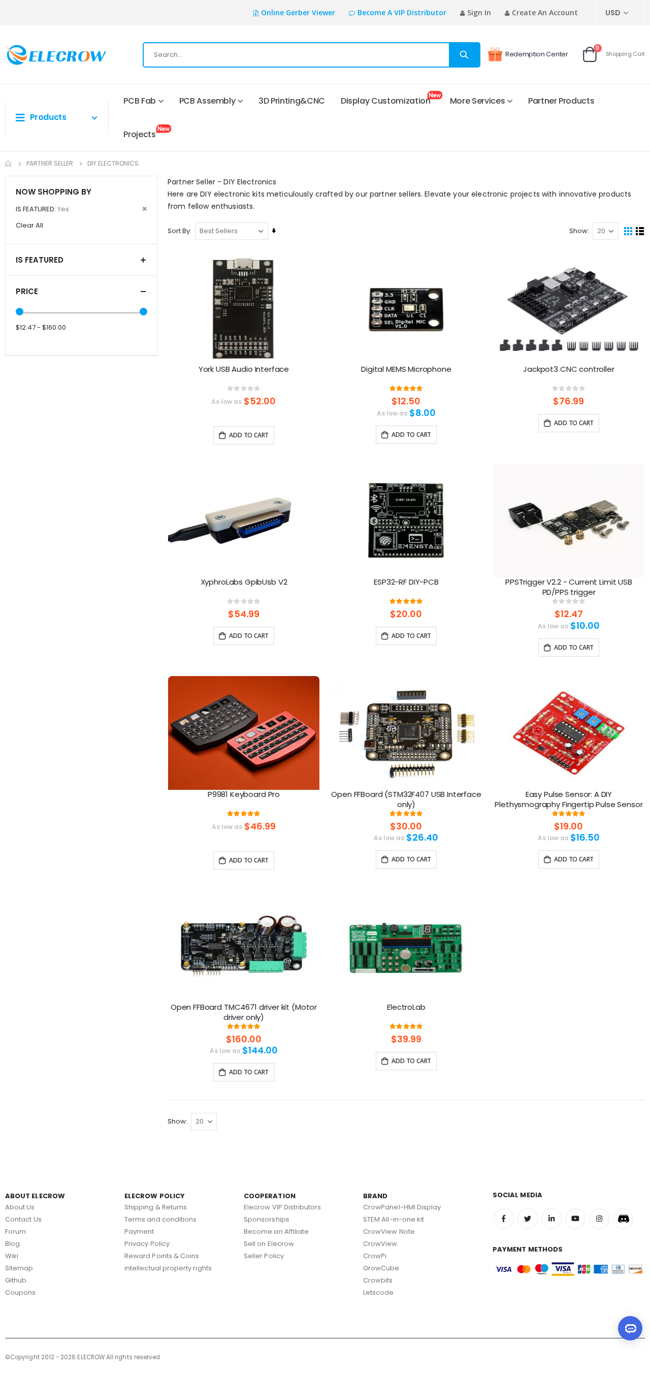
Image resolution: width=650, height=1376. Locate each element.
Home (8, 163)
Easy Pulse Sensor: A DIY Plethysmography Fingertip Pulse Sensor (568, 799)
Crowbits (378, 1280)
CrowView (380, 1244)
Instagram (599, 1218)
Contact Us (23, 1219)
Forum (15, 1231)
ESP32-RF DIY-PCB (406, 582)
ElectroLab (406, 1007)
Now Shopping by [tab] (53, 191)
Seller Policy (264, 1256)
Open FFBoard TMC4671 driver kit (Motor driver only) (244, 1012)
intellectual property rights (168, 1268)
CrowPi (374, 1256)
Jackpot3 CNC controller (568, 369)
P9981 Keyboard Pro (244, 794)
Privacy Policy (147, 1244)
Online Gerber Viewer (298, 12)
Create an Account (545, 12)
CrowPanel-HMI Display (402, 1207)
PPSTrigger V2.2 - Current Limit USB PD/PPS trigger (568, 587)
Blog (12, 1244)
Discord (623, 1218)
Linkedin (551, 1218)
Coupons (20, 1292)
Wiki (11, 1256)
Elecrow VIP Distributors (282, 1207)
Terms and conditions (160, 1219)
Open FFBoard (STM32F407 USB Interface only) (406, 799)
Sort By (179, 231)
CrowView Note (389, 1231)
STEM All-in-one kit (393, 1219)
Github (15, 1280)
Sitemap (19, 1268)
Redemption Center (536, 54)
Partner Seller (49, 164)
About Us (20, 1207)
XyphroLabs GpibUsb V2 (244, 582)
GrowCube (381, 1268)
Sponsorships (266, 1219)
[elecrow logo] (41, 55)
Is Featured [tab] (39, 259)
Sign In (479, 12)
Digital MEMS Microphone (406, 369)
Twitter (527, 1218)
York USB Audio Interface (244, 369)
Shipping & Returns (155, 1207)
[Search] (464, 55)
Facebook (504, 1218)
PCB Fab (139, 101)
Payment (139, 1231)
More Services (477, 101)
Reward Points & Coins (161, 1256)
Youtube (575, 1218)
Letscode (378, 1292)
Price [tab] (27, 291)
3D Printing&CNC (291, 101)
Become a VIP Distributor (402, 12)
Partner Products (561, 101)
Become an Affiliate (276, 1231)
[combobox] (311, 55)
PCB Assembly (207, 101)
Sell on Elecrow (269, 1244)
